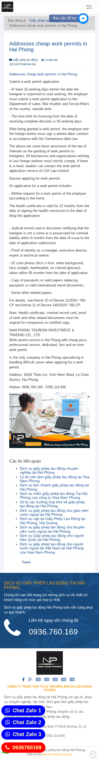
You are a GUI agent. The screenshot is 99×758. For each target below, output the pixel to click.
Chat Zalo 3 (27, 734)
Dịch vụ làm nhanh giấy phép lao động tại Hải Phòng (54, 487)
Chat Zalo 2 (27, 722)
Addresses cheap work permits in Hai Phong (43, 74)
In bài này (52, 59)
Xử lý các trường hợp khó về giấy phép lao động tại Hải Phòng (52, 504)
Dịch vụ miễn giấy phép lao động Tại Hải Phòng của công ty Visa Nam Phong (53, 495)
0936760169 (26, 747)
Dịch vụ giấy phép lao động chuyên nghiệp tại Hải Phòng (49, 470)
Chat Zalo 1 (27, 710)
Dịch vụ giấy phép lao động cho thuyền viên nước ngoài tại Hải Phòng (52, 529)
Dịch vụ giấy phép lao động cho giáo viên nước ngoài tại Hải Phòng (54, 512)
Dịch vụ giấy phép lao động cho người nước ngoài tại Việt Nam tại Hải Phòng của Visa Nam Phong (52, 548)
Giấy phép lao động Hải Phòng (63, 750)
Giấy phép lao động (44, 20)
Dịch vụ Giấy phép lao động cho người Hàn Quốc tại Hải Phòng (52, 537)
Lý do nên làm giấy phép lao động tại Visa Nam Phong (55, 479)
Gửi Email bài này (24, 64)
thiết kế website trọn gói (57, 754)
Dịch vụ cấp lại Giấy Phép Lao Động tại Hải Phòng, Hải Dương (52, 521)
